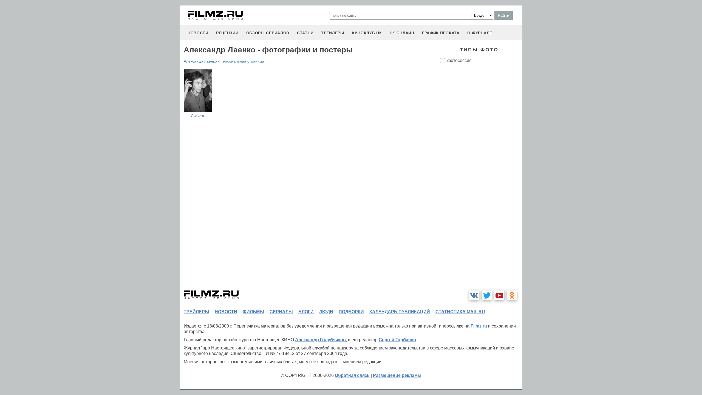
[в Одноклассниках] (512, 295)
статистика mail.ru (460, 311)
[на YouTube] (499, 295)
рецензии (227, 33)
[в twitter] (487, 295)
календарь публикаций (399, 311)
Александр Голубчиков (320, 339)
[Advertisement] (481, 159)
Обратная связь (352, 375)
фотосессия (459, 60)
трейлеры (332, 33)
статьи (305, 33)
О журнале (479, 33)
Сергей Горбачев (397, 339)
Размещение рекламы (397, 375)
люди (326, 311)
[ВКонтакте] (474, 295)
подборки (351, 311)
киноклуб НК (367, 33)
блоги (306, 311)
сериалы (281, 311)
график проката (441, 33)
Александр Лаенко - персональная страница (224, 61)
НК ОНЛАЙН (402, 33)
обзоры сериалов (268, 33)
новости (198, 33)
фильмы (253, 311)
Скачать (198, 116)
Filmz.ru (479, 326)
